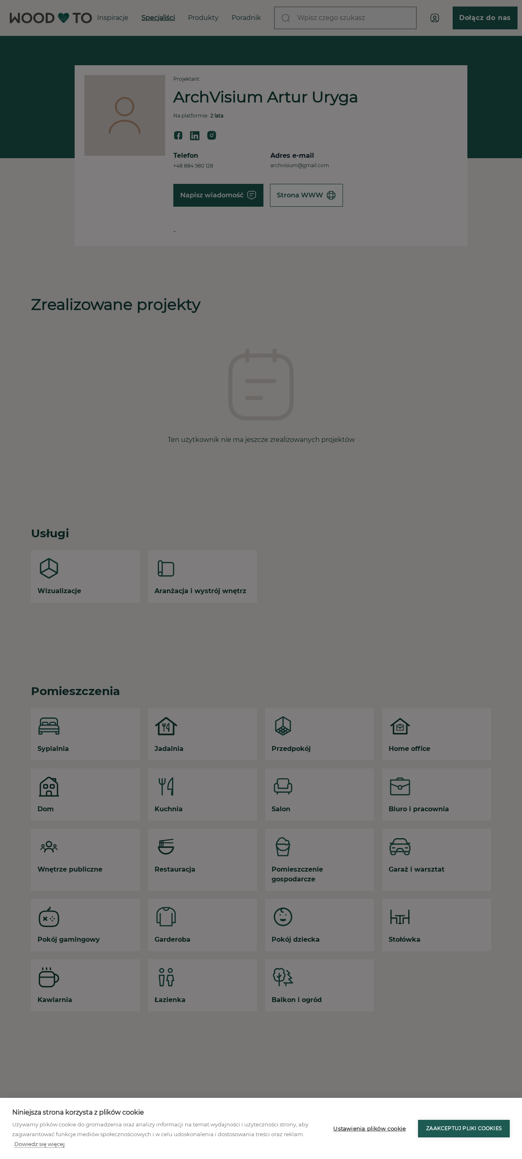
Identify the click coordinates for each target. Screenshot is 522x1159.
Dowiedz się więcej (39, 1144)
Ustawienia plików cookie (369, 1128)
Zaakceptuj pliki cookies (464, 1128)
